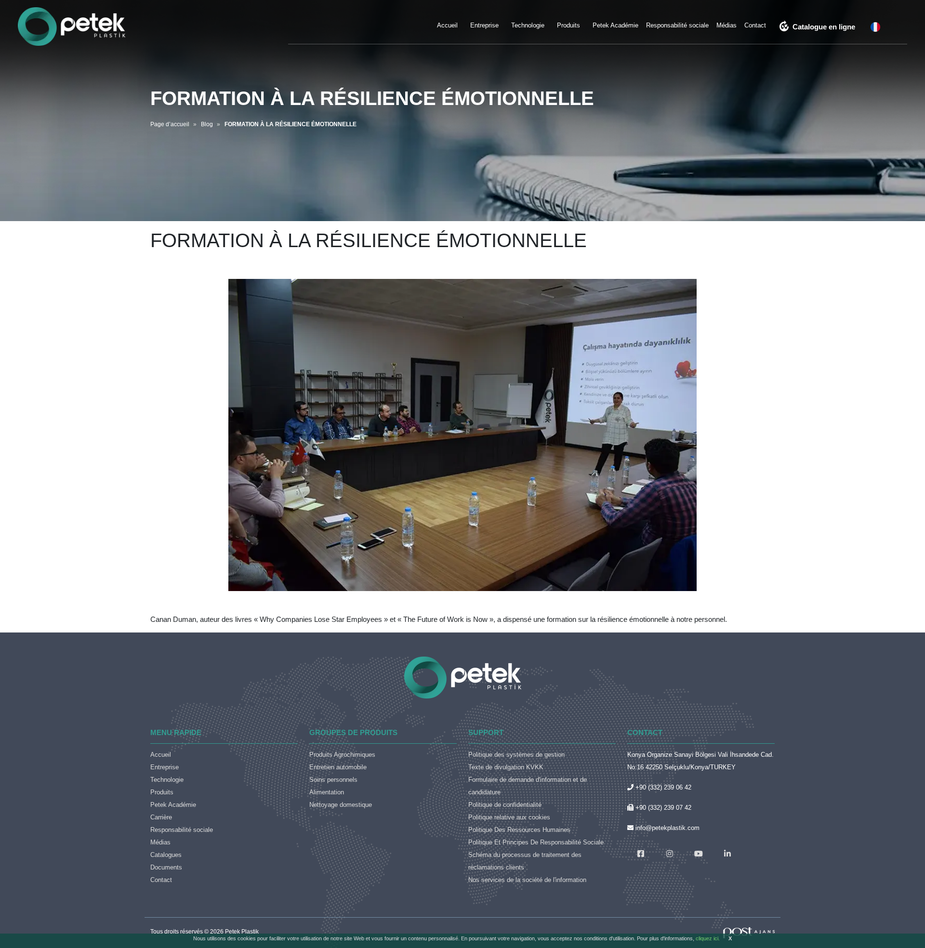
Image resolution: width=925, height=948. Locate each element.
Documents (166, 867)
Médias (726, 25)
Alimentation (326, 792)
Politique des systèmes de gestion (516, 754)
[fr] (875, 27)
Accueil (447, 25)
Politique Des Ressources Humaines (519, 829)
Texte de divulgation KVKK (505, 767)
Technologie (527, 25)
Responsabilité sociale (677, 25)
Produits (568, 25)
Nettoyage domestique (340, 804)
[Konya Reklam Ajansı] (749, 932)
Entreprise (484, 25)
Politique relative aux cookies (509, 817)
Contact (755, 25)
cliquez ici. (708, 938)
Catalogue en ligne (817, 26)
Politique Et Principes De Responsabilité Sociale (536, 842)
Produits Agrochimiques (342, 754)
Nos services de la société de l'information (527, 879)
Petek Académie (615, 25)
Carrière (161, 817)
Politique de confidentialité (505, 804)
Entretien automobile (338, 767)
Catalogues (166, 854)
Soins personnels (333, 779)
